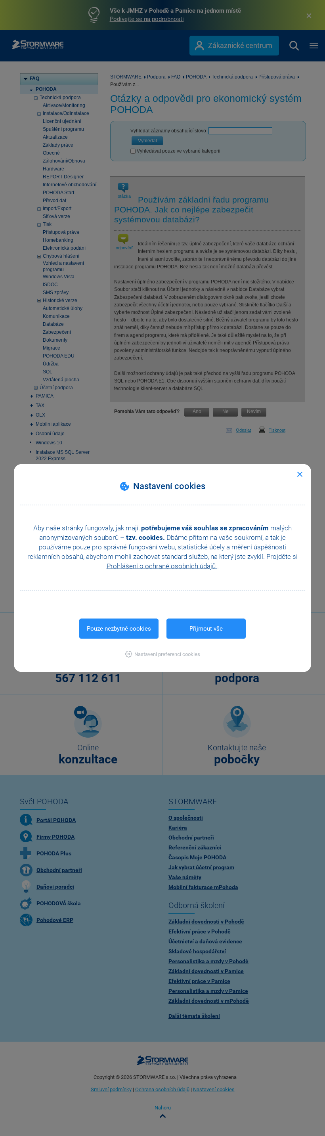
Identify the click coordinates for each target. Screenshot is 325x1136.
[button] (162, 654)
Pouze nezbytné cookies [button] (119, 628)
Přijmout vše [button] (206, 628)
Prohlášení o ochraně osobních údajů (162, 566)
